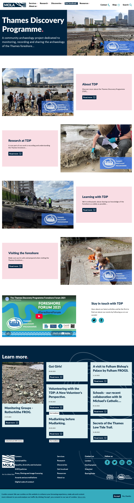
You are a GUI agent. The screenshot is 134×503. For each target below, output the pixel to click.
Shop (114, 5)
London (88, 461)
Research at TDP (19, 140)
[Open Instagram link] (122, 462)
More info (81, 497)
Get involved (70, 3)
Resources (84, 3)
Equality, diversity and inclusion (28, 465)
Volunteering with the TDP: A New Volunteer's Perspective (65, 393)
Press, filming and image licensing (29, 473)
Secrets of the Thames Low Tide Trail (108, 425)
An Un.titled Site (8, 474)
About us (33, 6)
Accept (117, 496)
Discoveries (56, 3)
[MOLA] (14, 5)
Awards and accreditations (26, 477)
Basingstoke (90, 473)
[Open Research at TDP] (96, 148)
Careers (18, 456)
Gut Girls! (55, 366)
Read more (87, 97)
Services (32, 3)
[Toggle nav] (2, 5)
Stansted (88, 469)
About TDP (90, 84)
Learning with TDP (95, 197)
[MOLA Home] (8, 464)
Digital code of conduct (24, 482)
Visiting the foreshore (23, 253)
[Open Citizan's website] (110, 477)
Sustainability (20, 460)
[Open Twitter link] (94, 320)
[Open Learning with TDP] (37, 205)
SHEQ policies (21, 469)
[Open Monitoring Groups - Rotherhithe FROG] (23, 383)
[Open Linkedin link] (129, 462)
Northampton (90, 465)
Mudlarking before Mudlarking (62, 421)
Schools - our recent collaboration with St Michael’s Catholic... (107, 397)
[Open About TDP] (37, 92)
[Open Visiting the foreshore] (96, 261)
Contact (103, 5)
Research (44, 3)
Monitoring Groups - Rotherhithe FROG (19, 410)
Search (126, 5)
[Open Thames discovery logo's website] (124, 477)
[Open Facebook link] (101, 320)
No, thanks (126, 496)
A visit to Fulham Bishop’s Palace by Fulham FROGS (110, 368)
